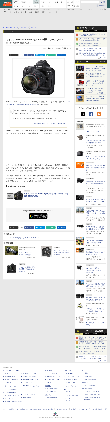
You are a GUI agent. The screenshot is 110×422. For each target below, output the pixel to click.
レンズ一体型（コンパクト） (31, 9)
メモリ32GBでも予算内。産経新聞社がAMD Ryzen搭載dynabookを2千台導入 (95, 98)
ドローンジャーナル (11, 386)
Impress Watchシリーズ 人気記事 (91, 331)
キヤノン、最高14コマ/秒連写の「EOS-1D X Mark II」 (27, 269)
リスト (21, 55)
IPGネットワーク (87, 388)
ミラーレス (7, 9)
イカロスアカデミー (71, 386)
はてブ (41, 55)
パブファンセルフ (90, 385)
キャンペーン (51, 12)
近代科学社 (48, 395)
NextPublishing (27, 398)
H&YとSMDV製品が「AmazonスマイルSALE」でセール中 (95, 270)
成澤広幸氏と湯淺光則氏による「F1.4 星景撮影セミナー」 (95, 184)
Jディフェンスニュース (72, 376)
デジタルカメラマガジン (12, 395)
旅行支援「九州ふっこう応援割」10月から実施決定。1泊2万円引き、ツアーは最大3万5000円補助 (92, 348)
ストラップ (12, 12)
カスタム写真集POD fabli (92, 394)
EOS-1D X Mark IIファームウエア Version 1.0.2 (50, 123)
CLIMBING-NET (51, 392)
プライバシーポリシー (62, 409)
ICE (83, 370)
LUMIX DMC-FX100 (92, 131)
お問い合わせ (24, 409)
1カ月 (103, 31)
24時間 (87, 31)
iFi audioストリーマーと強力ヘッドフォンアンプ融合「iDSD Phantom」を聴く (95, 91)
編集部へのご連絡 (48, 409)
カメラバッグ (46, 9)
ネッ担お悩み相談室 (11, 389)
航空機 (37, 12)
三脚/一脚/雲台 (71, 9)
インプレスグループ (84, 409)
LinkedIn (63, 55)
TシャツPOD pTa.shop (92, 391)
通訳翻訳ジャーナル (71, 379)
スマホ (20, 12)
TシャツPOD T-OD (53, 379)
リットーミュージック (53, 373)
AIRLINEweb (69, 373)
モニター (81, 9)
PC (5, 12)
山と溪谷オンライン (53, 388)
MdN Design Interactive (72, 395)
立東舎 (49, 383)
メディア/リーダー (58, 9)
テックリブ (67, 398)
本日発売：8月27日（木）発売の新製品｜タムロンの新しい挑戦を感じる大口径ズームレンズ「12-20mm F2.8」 (92, 55)
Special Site (84, 62)
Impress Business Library (30, 379)
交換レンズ (16, 9)
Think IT (7, 373)
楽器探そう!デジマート (53, 376)
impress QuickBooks (90, 379)
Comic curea (88, 376)
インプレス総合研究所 (11, 379)
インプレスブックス (29, 394)
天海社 (86, 373)
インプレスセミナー (29, 383)
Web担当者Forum (10, 376)
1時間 (79, 31)
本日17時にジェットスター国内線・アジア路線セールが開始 (95, 168)
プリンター (90, 9)
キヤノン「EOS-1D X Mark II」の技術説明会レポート (61, 252)
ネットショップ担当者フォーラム (33, 376)
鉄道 (30, 12)
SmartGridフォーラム (29, 373)
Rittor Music (48, 370)
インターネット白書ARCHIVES (14, 401)
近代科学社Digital (52, 398)
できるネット (9, 398)
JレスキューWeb (71, 383)
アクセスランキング (87, 28)
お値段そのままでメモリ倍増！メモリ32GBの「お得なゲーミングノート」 (95, 83)
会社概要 (73, 409)
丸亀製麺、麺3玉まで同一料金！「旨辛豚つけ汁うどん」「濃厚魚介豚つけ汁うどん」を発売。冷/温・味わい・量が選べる (92, 343)
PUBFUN (85, 383)
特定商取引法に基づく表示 (99, 409)
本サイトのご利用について (10, 409)
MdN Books (69, 392)
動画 (43, 12)
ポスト (15, 55)
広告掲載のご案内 (35, 409)
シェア (30, 55)
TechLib (68, 401)
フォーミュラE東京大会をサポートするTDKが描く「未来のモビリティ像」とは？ (95, 68)
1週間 (95, 31)
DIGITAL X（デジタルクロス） (32, 386)
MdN (65, 389)
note (52, 55)
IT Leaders (8, 383)
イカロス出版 (67, 370)
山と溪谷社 (48, 386)
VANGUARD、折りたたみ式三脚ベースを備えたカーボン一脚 (95, 213)
